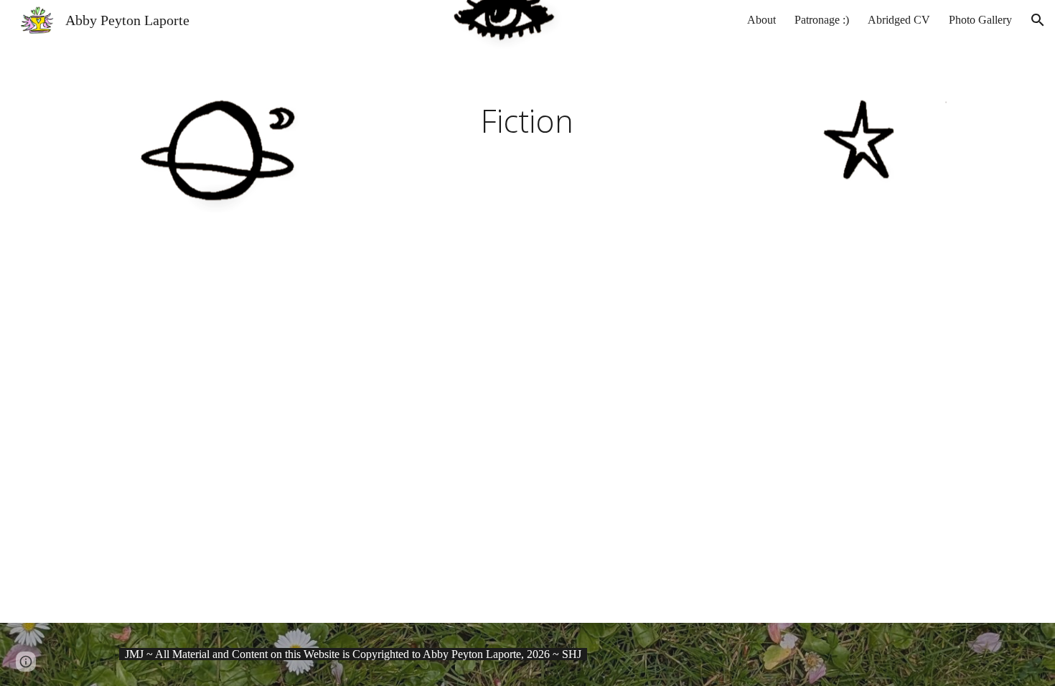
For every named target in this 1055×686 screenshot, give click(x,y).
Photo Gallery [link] (980, 20)
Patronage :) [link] (821, 20)
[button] (1038, 20)
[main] (527, 122)
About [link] (761, 20)
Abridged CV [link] (899, 20)
